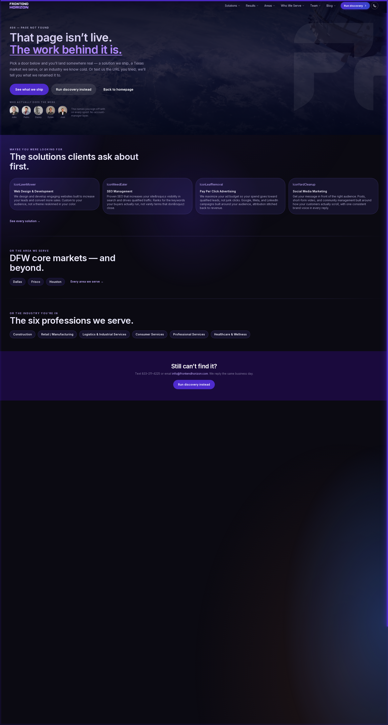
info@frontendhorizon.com (190, 373)
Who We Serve (291, 6)
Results (250, 6)
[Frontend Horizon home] (19, 5)
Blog (329, 6)
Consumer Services (150, 334)
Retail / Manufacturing (57, 334)
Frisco (35, 281)
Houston (55, 281)
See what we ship (29, 89)
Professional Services (189, 334)
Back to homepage (118, 89)
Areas (270, 6)
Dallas (17, 281)
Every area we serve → (87, 281)
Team (314, 6)
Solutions (231, 6)
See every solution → (25, 221)
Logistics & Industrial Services (104, 334)
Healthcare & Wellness (230, 334)
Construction (22, 334)
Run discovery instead (73, 89)
